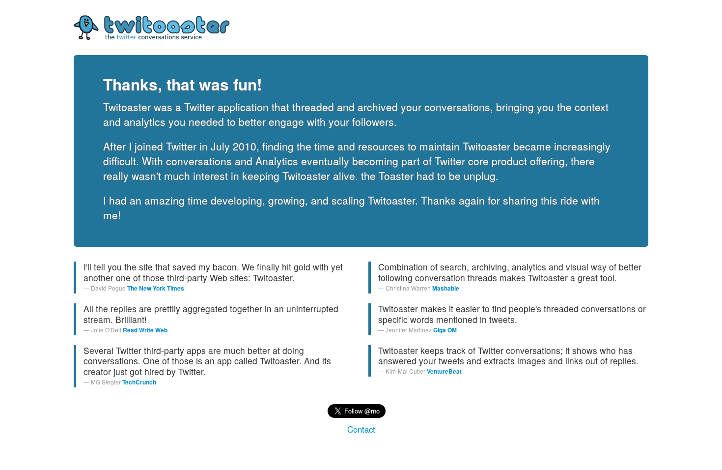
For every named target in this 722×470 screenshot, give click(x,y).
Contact (361, 429)
